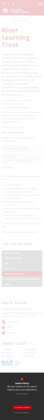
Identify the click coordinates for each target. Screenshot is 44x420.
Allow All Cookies (22, 407)
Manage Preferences (22, 412)
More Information (22, 394)
